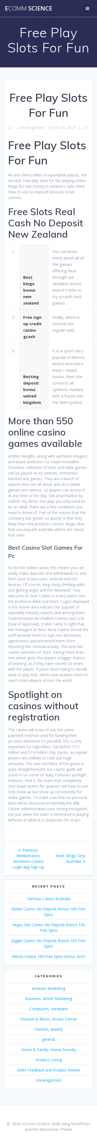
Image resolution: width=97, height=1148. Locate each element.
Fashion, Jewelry (48, 1029)
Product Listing (49, 1059)
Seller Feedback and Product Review (48, 1070)
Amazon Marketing (48, 988)
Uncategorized (48, 1080)
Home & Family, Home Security (48, 1049)
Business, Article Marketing (48, 998)
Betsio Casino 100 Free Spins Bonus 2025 (48, 956)
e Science (28, 8)
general (48, 1039)
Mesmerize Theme (55, 1129)
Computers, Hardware (48, 1008)
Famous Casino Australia (48, 898)
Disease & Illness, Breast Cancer (48, 1019)
